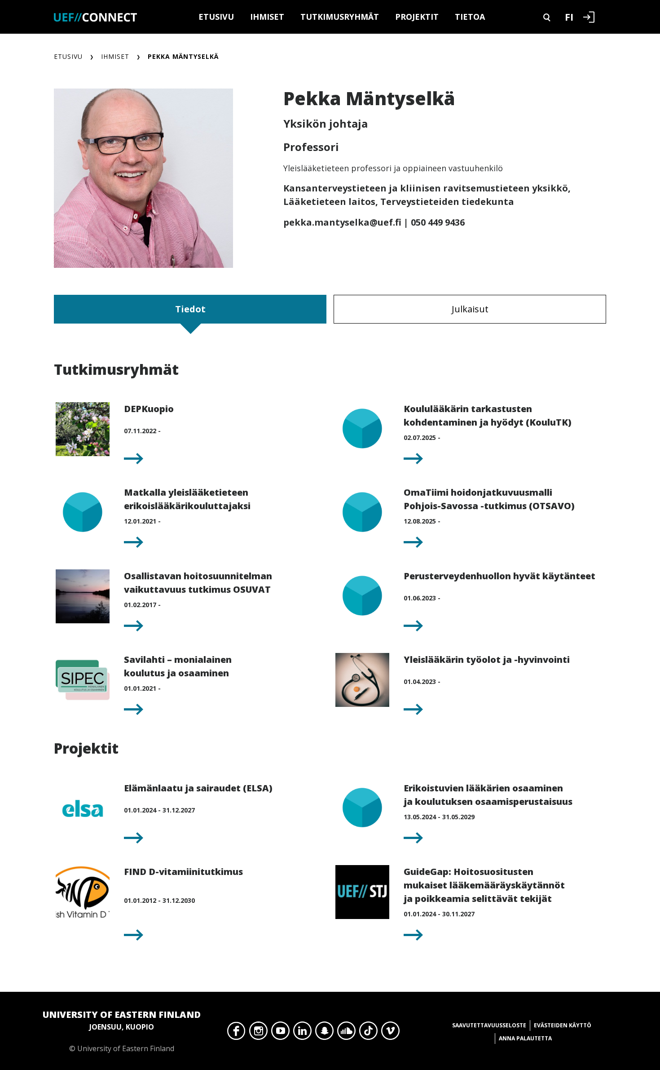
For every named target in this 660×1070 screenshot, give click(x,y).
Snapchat (324, 1033)
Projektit (417, 16)
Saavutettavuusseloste (489, 1025)
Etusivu (216, 16)
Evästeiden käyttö (562, 1025)
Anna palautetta (525, 1038)
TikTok (368, 1033)
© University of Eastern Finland (122, 1030)
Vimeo (390, 1033)
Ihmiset (267, 16)
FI (569, 16)
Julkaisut (470, 309)
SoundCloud (346, 1033)
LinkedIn (302, 1033)
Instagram (258, 1033)
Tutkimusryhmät (339, 16)
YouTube (280, 1033)
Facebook (236, 1033)
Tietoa (470, 16)
